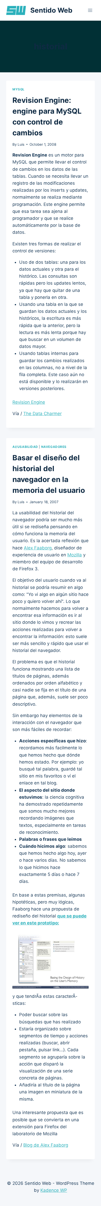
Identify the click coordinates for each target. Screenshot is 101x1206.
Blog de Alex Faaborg (45, 1145)
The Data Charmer (42, 413)
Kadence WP (53, 1190)
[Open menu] (90, 10)
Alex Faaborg (38, 547)
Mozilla (74, 554)
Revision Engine (28, 402)
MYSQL (18, 89)
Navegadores (54, 447)
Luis (21, 144)
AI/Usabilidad (25, 447)
